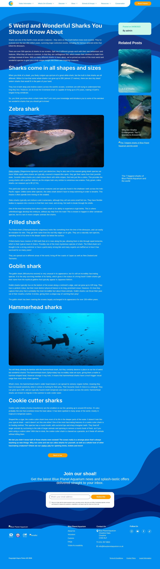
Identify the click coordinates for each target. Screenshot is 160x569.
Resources (105, 3)
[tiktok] (149, 531)
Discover (62, 3)
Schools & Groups (88, 3)
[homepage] (11, 3)
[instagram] (131, 531)
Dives (73, 3)
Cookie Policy (131, 558)
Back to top (57, 455)
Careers (71, 538)
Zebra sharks (14, 171)
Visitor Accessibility (75, 545)
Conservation (120, 3)
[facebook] (143, 531)
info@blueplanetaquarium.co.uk (110, 546)
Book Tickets (143, 3)
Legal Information (145, 558)
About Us (71, 531)
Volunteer (71, 534)
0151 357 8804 (103, 542)
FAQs (70, 542)
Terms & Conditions (116, 558)
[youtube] (137, 531)
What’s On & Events (45, 3)
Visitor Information (25, 3)
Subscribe (101, 497)
